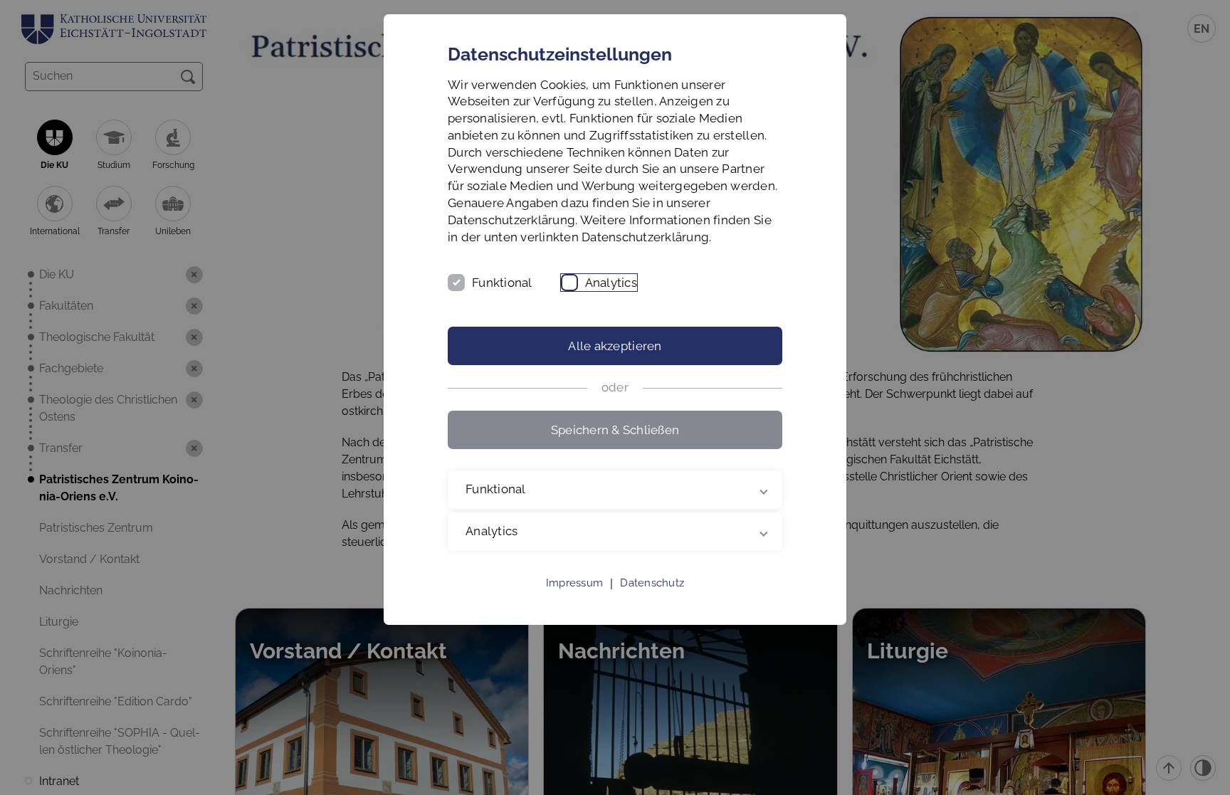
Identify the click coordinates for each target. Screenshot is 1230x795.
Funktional (502, 282)
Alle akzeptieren (614, 346)
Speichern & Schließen (615, 430)
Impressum (574, 582)
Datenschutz (652, 582)
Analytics (611, 282)
